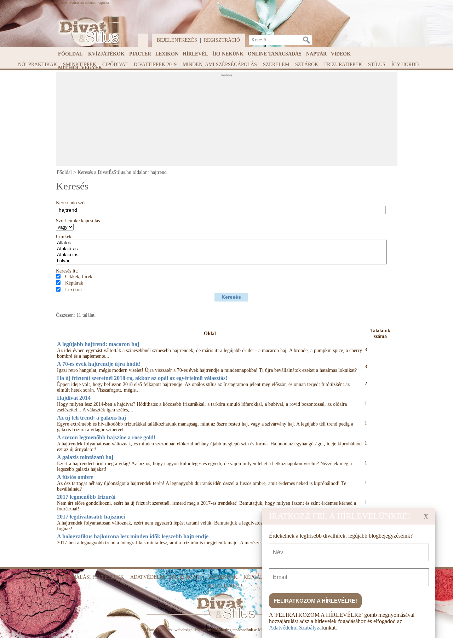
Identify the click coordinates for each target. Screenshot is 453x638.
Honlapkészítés (159, 629)
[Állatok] (221, 243)
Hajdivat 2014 (74, 397)
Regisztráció (222, 40)
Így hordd (405, 64)
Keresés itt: (67, 271)
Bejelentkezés (177, 40)
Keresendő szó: (71, 202)
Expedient (203, 629)
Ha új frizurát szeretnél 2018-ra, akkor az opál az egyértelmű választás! (142, 378)
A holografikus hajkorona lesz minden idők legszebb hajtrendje (132, 536)
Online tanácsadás (275, 54)
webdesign (183, 629)
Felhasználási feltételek (87, 577)
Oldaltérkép (224, 586)
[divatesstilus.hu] (87, 32)
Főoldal (70, 54)
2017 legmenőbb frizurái (86, 496)
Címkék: (64, 236)
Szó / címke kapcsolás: (78, 220)
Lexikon (166, 54)
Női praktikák (37, 64)
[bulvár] (221, 261)
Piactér (140, 54)
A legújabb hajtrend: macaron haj (98, 344)
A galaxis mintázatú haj (85, 457)
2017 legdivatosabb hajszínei (91, 516)
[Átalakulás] (221, 255)
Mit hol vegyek (80, 67)
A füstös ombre (75, 477)
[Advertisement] (227, 121)
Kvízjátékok (106, 54)
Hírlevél (195, 54)
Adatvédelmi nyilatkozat (166, 577)
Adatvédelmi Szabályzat (296, 628)
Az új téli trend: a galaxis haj (91, 417)
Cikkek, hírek (78, 276)
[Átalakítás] (221, 249)
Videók (341, 54)
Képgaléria (259, 577)
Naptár (316, 54)
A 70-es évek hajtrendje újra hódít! (99, 364)
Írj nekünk (228, 54)
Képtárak (74, 283)
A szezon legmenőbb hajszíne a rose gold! (106, 437)
